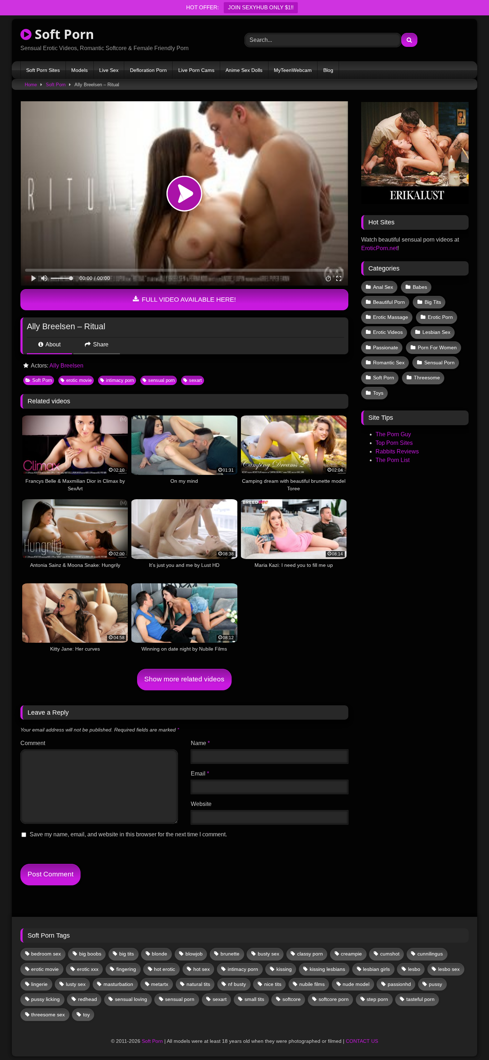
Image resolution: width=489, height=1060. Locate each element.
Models (79, 70)
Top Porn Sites (394, 443)
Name (200, 743)
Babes (420, 287)
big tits (126, 954)
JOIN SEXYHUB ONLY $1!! (261, 7)
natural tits (198, 984)
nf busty (237, 984)
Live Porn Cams (196, 70)
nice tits (272, 984)
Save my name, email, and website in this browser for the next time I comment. (128, 834)
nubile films (312, 984)
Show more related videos (184, 679)
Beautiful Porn (389, 302)
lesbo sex (449, 969)
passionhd (399, 984)
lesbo (414, 969)
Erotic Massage (390, 317)
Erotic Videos (388, 332)
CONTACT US (362, 1041)
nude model (356, 984)
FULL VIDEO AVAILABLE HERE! (188, 299)
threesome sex (48, 1014)
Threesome (427, 377)
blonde (159, 954)
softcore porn (334, 999)
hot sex (201, 969)
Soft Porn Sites (43, 70)
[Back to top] (467, 1039)
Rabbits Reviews (397, 451)
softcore (291, 999)
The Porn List (393, 460)
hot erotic (164, 969)
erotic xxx (87, 969)
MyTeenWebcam (293, 70)
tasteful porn (420, 999)
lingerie (39, 984)
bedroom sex (46, 954)
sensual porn (161, 380)
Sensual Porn (439, 362)
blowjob (194, 954)
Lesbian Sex (436, 332)
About (52, 344)
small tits (254, 999)
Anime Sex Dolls (244, 70)
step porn (377, 999)
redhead (87, 999)
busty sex (268, 954)
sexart (195, 380)
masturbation (118, 984)
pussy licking (45, 999)
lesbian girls (376, 969)
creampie (351, 954)
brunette (230, 954)
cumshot (390, 954)
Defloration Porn (148, 70)
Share (100, 344)
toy (86, 1014)
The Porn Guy (393, 434)
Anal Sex (383, 287)
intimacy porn (120, 380)
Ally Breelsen (66, 366)
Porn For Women (437, 347)
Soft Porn (63, 34)
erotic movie (79, 380)
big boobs (90, 954)
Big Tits (433, 302)
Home (31, 84)
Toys (378, 393)
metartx (159, 984)
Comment (32, 743)
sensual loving (131, 999)
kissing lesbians (327, 969)
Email (200, 773)
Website (201, 804)
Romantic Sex (389, 362)
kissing (284, 969)
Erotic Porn (440, 317)
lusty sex (76, 984)
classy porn (310, 954)
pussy (435, 984)
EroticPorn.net (379, 248)
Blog (328, 70)
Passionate (385, 347)
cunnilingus (430, 954)
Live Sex (108, 70)
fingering (126, 969)
